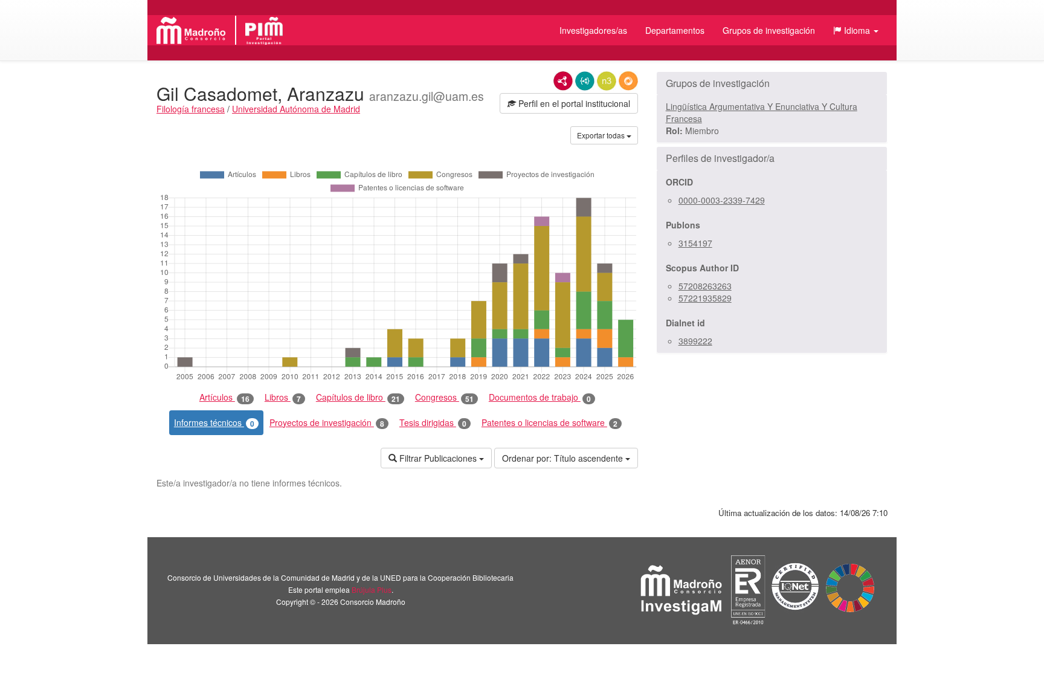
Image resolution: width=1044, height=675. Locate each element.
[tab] (772, 83)
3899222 (695, 341)
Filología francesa (190, 109)
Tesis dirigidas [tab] (432, 422)
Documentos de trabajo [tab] (540, 397)
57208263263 (705, 286)
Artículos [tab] (224, 397)
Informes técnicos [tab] (214, 422)
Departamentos (674, 30)
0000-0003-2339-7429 (721, 200)
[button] (856, 30)
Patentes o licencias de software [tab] (549, 422)
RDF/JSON (628, 81)
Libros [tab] (283, 397)
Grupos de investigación (769, 30)
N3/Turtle (606, 81)
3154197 (695, 243)
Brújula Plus (372, 589)
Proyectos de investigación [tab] (326, 422)
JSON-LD (584, 81)
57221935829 (705, 298)
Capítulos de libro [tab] (358, 397)
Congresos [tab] (444, 397)
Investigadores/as (593, 30)
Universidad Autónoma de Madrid (296, 109)
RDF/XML (563, 81)
